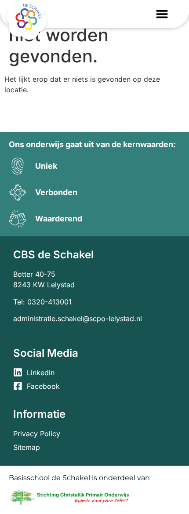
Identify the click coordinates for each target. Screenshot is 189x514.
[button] (162, 14)
